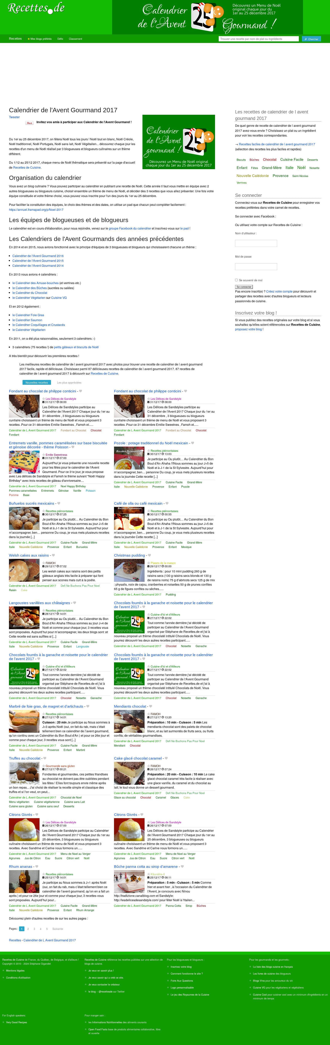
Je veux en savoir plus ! (101, 970)
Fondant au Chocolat (73, 430)
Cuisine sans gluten (21, 806)
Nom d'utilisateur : (246, 233)
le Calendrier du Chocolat (29, 292)
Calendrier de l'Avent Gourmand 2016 (38, 256)
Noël (86, 858)
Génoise (63, 490)
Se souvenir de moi (250, 280)
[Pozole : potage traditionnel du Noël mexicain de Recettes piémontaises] (129, 457)
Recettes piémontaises (164, 451)
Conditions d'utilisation (18, 977)
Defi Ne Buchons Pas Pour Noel (80, 586)
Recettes (15, 38)
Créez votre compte (279, 291)
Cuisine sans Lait (74, 802)
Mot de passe (243, 256)
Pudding (171, 594)
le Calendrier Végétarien (28, 297)
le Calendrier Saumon (27, 320)
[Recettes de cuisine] (36, 8)
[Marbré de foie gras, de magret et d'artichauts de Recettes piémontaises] (24, 721)
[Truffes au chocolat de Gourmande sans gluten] (24, 773)
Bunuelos (82, 547)
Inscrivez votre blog (181, 966)
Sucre (58, 858)
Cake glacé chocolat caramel (138, 758)
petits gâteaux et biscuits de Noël (76, 347)
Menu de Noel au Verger (76, 854)
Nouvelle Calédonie (136, 486)
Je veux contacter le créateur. (104, 984)
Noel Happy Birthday (73, 486)
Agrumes (14, 858)
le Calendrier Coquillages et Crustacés (38, 324)
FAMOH (50, 563)
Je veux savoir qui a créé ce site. (106, 977)
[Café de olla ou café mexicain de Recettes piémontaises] (129, 518)
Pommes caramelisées (23, 490)
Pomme (14, 495)
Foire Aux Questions (182, 980)
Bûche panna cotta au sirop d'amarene (146, 867)
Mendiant (119, 745)
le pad (184, 228)
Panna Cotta (173, 906)
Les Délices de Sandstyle (61, 399)
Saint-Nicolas (300, 176)
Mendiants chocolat (130, 706)
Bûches (201, 906)
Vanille (77, 490)
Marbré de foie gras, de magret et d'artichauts (46, 706)
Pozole (185, 486)
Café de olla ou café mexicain (138, 503)
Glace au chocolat (125, 797)
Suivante (58, 929)
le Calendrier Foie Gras (28, 315)
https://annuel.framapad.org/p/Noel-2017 (36, 209)
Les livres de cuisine (264, 973)
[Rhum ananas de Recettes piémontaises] (24, 881)
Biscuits (241, 160)
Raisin (12, 590)
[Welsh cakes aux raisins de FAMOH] (24, 570)
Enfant (173, 486)
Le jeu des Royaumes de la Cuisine (190, 994)
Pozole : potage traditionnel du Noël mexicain (151, 443)
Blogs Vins (259, 980)
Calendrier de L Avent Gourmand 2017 (32, 430)
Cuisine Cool (260, 994)
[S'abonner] (43, 399)
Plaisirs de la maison (163, 563)
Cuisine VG (59, 297)
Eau (47, 858)
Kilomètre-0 (158, 874)
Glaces (175, 797)
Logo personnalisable (182, 987)
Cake (24, 590)
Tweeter (14, 117)
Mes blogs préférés (41, 38)
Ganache (201, 646)
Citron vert (73, 858)
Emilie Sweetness (56, 455)
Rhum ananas (20, 867)
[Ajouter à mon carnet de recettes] (80, 391)
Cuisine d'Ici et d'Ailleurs (165, 614)
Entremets (47, 490)
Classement (75, 38)
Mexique (186, 547)
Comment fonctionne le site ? (187, 973)
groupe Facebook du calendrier (130, 228)
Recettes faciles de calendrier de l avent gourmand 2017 (277, 144)
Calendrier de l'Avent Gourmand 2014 (38, 265)
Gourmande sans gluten (60, 766)
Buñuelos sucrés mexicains (31, 503)
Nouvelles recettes (37, 382)
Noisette (186, 646)
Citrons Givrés (20, 815)
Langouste (82, 646)
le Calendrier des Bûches (29, 288)
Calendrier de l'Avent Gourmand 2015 (38, 260)
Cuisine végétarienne (47, 802)
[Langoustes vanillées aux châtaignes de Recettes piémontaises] (24, 617)
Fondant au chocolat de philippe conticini (42, 391)
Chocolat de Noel (71, 797)
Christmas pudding (129, 555)
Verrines (242, 182)
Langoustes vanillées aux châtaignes (39, 603)
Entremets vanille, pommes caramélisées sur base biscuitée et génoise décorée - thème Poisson (58, 445)
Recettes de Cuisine (27, 167)
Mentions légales (15, 970)
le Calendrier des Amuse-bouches (35, 283)
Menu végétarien (19, 802)
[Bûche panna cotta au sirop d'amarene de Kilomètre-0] (129, 881)
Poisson (90, 490)
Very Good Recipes (16, 1022)
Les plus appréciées (69, 382)
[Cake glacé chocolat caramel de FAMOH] (129, 773)
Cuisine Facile (174, 482)
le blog (92, 991)
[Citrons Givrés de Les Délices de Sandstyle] (24, 829)
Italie (117, 486)
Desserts (68, 806)
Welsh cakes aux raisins (29, 555)
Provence (158, 486)
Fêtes (254, 168)
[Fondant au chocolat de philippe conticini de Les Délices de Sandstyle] (24, 405)
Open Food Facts (97, 1029)
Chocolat (96, 430)
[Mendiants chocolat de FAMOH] (129, 721)
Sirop (189, 906)
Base (26, 495)
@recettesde (105, 991)
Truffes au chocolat (24, 758)
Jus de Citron (33, 858)
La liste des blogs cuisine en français (273, 966)
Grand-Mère (194, 482)
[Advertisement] (165, 72)
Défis (60, 38)
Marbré (80, 750)
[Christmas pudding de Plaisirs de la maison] (129, 570)
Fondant (14, 434)
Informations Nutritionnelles (107, 1022)
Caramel (161, 797)
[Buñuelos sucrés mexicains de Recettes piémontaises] (24, 518)
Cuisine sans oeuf (48, 806)
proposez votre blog (248, 329)
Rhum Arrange (85, 910)
